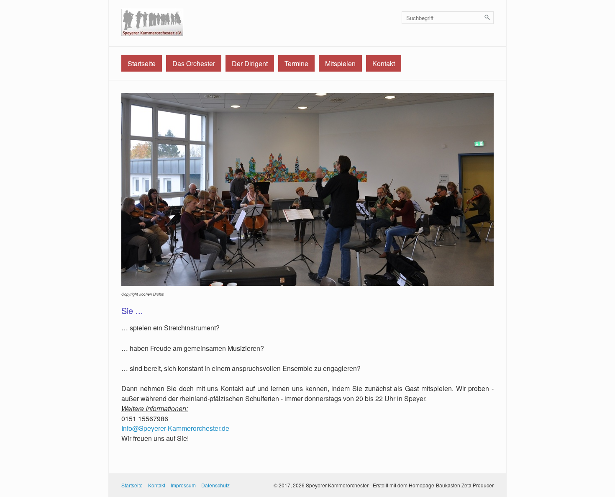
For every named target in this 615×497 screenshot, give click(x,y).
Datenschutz (215, 485)
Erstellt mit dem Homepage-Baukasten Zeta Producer (433, 485)
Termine (296, 63)
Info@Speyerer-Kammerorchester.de (175, 428)
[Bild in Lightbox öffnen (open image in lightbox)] (307, 189)
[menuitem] (141, 63)
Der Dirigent (250, 63)
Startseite (142, 63)
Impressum (183, 485)
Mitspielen (340, 63)
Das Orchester (193, 63)
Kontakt (383, 63)
